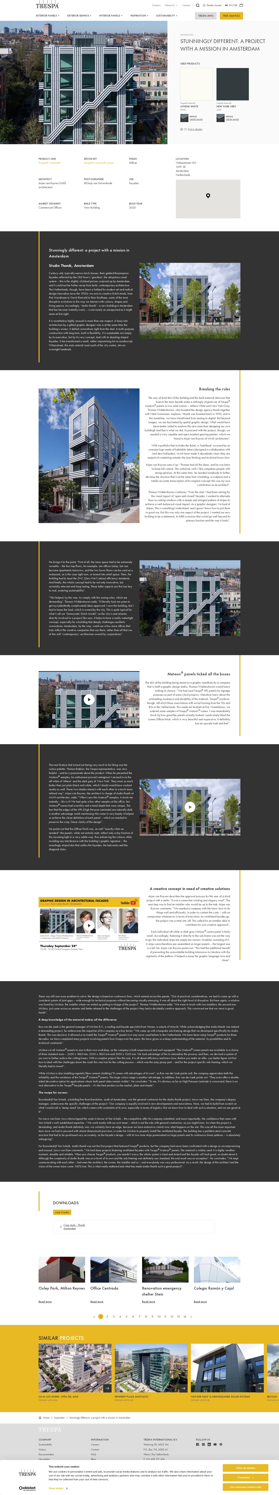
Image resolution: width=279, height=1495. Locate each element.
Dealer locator (214, 5)
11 (165, 1316)
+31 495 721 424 (155, 1459)
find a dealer (195, 129)
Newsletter (44, 1459)
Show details (56, 1488)
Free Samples (231, 15)
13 (178, 1316)
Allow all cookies (245, 1468)
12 (171, 1316)
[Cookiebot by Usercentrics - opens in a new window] (27, 1488)
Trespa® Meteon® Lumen (99, 163)
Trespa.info (206, 15)
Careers (95, 1444)
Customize (244, 1477)
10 (158, 1316)
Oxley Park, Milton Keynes (62, 1288)
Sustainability (45, 1444)
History (42, 1449)
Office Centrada (104, 1288)
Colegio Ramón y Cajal (214, 1288)
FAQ (93, 1454)
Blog (93, 1459)
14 (184, 1316)
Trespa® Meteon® (49, 163)
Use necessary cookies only (245, 1487)
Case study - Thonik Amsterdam (74, 1226)
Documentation (46, 1454)
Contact (95, 1449)
